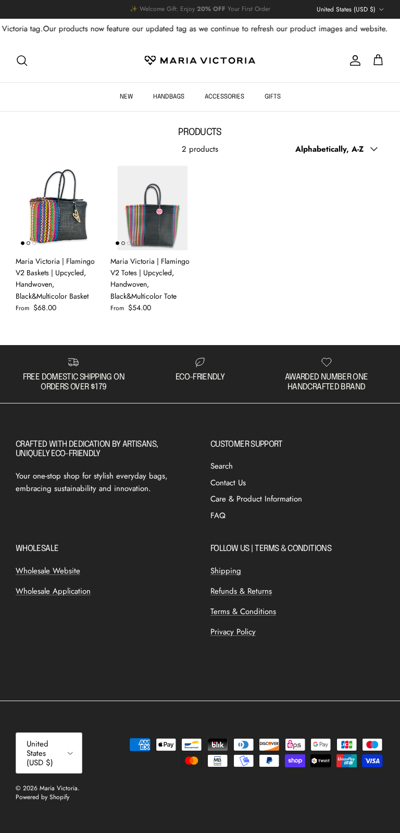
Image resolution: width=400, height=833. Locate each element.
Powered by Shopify (42, 797)
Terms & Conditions (243, 611)
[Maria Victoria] (200, 60)
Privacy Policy (233, 632)
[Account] (353, 60)
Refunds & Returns (241, 591)
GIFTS (273, 97)
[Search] (22, 60)
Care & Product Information (256, 499)
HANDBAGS (168, 97)
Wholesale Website (48, 571)
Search (221, 466)
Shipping (225, 571)
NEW (126, 97)
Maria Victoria (59, 788)
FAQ (218, 515)
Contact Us (228, 482)
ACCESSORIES (224, 97)
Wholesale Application (53, 591)
